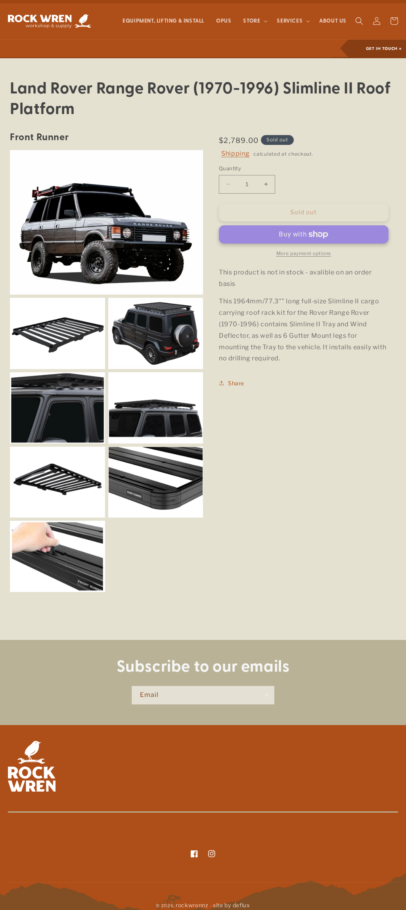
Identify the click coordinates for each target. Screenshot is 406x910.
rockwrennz (192, 905)
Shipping (235, 153)
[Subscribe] (265, 695)
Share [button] (236, 383)
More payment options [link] (303, 253)
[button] (254, 21)
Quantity (230, 168)
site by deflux (231, 905)
